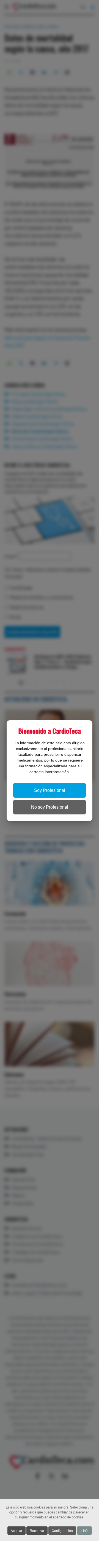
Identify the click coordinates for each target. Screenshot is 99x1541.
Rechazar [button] (37, 1530)
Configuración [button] (62, 1530)
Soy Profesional (49, 790)
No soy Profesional (49, 807)
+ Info (84, 1530)
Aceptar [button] (16, 1530)
